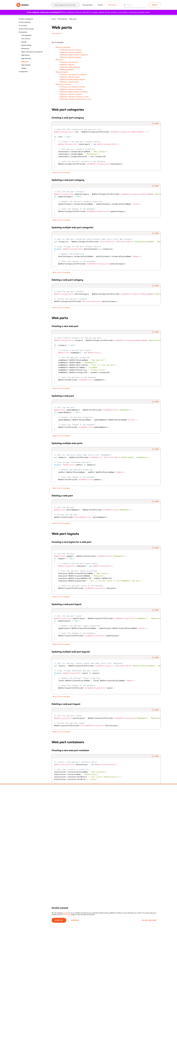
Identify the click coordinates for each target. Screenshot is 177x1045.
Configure (75, 920)
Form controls (25, 38)
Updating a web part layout (70, 77)
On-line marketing (24, 22)
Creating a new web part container (72, 87)
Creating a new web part (69, 62)
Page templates (26, 58)
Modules (24, 42)
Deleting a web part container (70, 94)
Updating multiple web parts (70, 67)
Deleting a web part (67, 69)
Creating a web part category (70, 50)
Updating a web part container (71, 89)
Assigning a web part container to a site (74, 97)
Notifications (25, 48)
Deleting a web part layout (69, 82)
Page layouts (25, 55)
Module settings (26, 45)
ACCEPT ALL (59, 920)
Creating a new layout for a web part (73, 74)
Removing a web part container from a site (75, 99)
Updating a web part (67, 65)
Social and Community (26, 29)
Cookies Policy (66, 914)
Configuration (23, 71)
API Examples (112, 5)
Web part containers (63, 84)
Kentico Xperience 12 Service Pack (65, 5)
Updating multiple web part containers (74, 92)
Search (154, 5)
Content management (26, 19)
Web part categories (63, 47)
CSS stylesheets (26, 35)
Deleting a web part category (70, 57)
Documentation (88, 5)
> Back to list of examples (61, 172)
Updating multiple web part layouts (72, 79)
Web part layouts (62, 72)
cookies (65, 913)
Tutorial (100, 5)
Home (54, 19)
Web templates (26, 65)
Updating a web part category (71, 52)
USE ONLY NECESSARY (149, 920)
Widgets (23, 68)
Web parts (24, 61)
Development (23, 32)
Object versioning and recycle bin (32, 52)
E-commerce (23, 25)
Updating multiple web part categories (74, 55)
